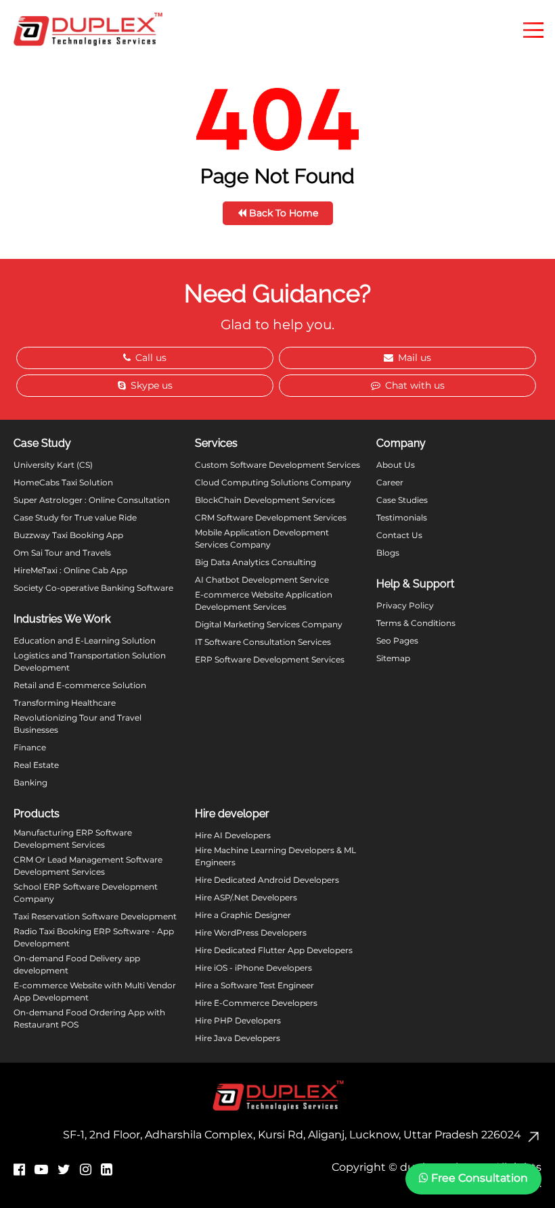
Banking (30, 782)
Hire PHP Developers (238, 1020)
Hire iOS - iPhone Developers (253, 968)
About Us (395, 465)
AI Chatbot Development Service (262, 580)
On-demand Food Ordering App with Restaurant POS (89, 1018)
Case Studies (402, 500)
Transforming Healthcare (65, 703)
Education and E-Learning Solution (85, 640)
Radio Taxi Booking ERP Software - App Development (94, 937)
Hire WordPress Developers (251, 932)
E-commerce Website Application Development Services (263, 600)
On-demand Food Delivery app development (77, 964)
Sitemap (393, 658)
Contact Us (399, 535)
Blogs (387, 553)
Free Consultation (478, 1177)
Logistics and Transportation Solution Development (90, 661)
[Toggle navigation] (533, 29)
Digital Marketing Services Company (268, 624)
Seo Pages (397, 640)
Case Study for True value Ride (75, 517)
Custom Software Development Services (277, 465)
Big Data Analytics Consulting (255, 562)
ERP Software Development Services (270, 659)
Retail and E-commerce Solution (80, 685)
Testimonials (401, 517)
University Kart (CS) (53, 465)
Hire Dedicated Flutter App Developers (274, 950)
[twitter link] (64, 1169)
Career (389, 482)
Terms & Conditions (416, 623)
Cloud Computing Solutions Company (273, 482)
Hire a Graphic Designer (243, 915)
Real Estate (36, 765)
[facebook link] (19, 1169)
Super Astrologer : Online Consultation (92, 500)
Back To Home (282, 213)
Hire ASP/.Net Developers (246, 897)
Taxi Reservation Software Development (95, 916)
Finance (30, 747)
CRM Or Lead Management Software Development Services (88, 865)
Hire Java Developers (237, 1038)
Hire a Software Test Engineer (254, 985)
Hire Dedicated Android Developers (267, 880)
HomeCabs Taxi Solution (63, 482)
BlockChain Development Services (265, 500)
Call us (149, 358)
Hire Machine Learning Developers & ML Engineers (275, 856)
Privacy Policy (405, 605)
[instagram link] (85, 1169)
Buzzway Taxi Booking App (68, 535)
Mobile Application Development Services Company (262, 538)
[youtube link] (41, 1169)
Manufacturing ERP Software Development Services (73, 838)
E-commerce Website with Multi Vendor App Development (95, 991)
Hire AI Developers (233, 835)
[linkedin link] (106, 1169)
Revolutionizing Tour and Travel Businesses (77, 723)
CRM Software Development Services (271, 517)
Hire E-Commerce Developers (256, 1003)
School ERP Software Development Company (86, 892)
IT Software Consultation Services (263, 642)
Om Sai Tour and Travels (62, 553)
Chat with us (413, 385)
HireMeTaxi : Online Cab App (70, 570)
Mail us (413, 358)
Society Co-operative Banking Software (93, 588)
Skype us (150, 385)
